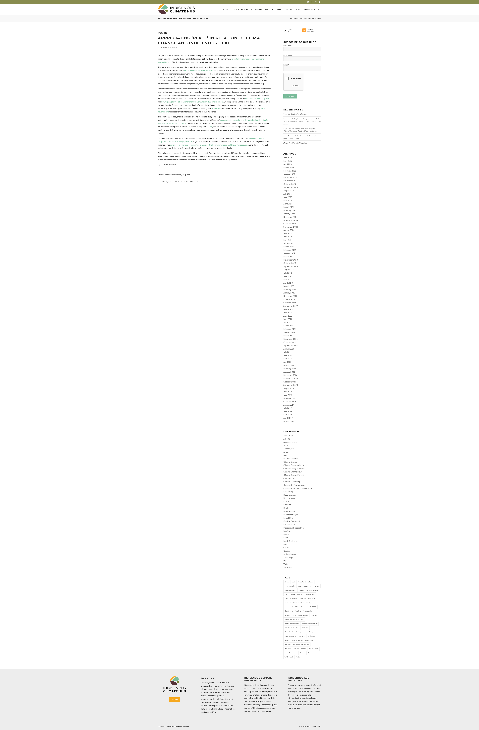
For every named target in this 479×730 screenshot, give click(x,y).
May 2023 (287, 279)
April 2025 (288, 203)
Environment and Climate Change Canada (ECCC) (300, 607)
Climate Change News (292, 471)
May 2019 (287, 414)
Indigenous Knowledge (292, 623)
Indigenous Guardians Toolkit (294, 619)
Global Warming (303, 615)
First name (288, 45)
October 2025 (289, 184)
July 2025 (287, 194)
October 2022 (289, 302)
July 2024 (287, 233)
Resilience (311, 636)
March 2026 (288, 167)
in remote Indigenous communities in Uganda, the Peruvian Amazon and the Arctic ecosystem (209, 145)
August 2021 (288, 349)
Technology (288, 557)
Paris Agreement (301, 632)
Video (286, 560)
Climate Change (170, 47)
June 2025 (287, 197)
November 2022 (290, 299)
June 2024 (287, 236)
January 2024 (289, 253)
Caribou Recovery (290, 590)
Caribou (316, 586)
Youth (298, 657)
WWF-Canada (289, 657)
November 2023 (290, 260)
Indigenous (314, 615)
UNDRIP (303, 648)
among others (217, 101)
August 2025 (288, 190)
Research (302, 636)
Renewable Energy (291, 636)
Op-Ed (286, 547)
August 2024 (288, 230)
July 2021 (287, 352)
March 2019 (288, 421)
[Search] (319, 9)
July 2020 (287, 391)
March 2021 (288, 365)
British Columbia (290, 458)
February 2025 (289, 210)
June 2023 (287, 276)
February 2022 (289, 329)
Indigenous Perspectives (293, 528)
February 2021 (289, 368)
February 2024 (289, 250)
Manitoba (287, 531)
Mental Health (289, 632)
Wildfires (311, 653)
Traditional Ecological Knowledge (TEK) (297, 644)
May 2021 (287, 358)
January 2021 (289, 372)
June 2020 (287, 395)
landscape (305, 628)
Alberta (286, 439)
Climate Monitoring (291, 481)
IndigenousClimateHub (187, 182)
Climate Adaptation (312, 590)
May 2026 (287, 161)
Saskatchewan (289, 554)
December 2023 (290, 256)
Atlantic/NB (288, 448)
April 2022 (288, 322)
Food (285, 508)
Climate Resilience (291, 598)
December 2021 (290, 335)
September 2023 (290, 266)
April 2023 (288, 283)
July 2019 (287, 408)
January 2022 (289, 332)
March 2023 (288, 286)
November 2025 (290, 180)
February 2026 (289, 171)
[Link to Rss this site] (319, 2)
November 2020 (290, 378)
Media (286, 534)
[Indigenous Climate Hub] (176, 9)
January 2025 (289, 213)
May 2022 (287, 319)
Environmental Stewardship (302, 603)
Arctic (286, 445)
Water (286, 564)
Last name (287, 55)
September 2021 (290, 345)
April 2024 (288, 243)
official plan (216, 108)
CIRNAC (301, 590)
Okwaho (312, 701)
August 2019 (288, 405)
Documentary (289, 498)
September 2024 (290, 227)
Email (286, 65)
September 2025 (290, 187)
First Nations (289, 611)
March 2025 (288, 207)
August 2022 (288, 309)
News (285, 544)
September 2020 (290, 385)
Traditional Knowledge (292, 648)
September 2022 (290, 306)
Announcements (290, 442)
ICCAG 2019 (289, 524)
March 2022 (288, 325)
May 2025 (287, 200)
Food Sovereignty (290, 514)
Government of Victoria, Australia (198, 70)
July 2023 (287, 273)
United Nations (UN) (291, 653)
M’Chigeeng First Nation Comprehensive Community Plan (186, 101)
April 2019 (288, 418)
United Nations (313, 648)
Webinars (287, 567)
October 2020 (289, 381)
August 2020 (288, 388)
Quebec (286, 551)
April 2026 (288, 164)
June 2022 (287, 316)
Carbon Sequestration (305, 586)
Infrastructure (289, 628)
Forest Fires (288, 518)
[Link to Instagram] (315, 2)
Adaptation (288, 435)
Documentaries (290, 495)
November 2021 (290, 339)
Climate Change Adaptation (295, 465)
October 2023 (289, 263)
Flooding (287, 504)
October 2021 (289, 342)
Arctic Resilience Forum (305, 582)
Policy (311, 632)
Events (286, 501)
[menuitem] (225, 9)
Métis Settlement (290, 541)
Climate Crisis (289, 478)
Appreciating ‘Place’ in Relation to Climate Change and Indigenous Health (211, 40)
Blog (160, 47)
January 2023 (289, 292)
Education (288, 603)
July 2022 (287, 312)
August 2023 (288, 269)
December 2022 (290, 296)
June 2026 (287, 157)
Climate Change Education (294, 468)
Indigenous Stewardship (309, 623)
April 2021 (288, 362)
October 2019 (289, 401)
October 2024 (289, 223)
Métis (286, 537)
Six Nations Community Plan (257, 98)
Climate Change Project (293, 475)
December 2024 (290, 217)
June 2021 (287, 355)
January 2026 (289, 174)
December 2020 (290, 375)
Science (287, 640)
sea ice (209, 126)
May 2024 (287, 240)
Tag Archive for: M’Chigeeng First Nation (183, 18)
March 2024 (288, 246)
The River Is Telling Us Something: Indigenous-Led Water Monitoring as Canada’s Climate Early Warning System (302, 121)
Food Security (289, 511)
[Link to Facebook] (312, 2)
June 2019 (287, 411)
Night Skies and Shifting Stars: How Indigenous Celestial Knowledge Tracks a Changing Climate (300, 129)
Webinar (302, 653)
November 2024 (290, 220)
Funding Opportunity (292, 521)
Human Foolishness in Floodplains (295, 143)
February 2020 (289, 398)
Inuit (297, 628)
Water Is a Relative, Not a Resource (295, 114)
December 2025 (290, 177)
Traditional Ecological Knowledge (302, 640)
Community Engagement (293, 485)
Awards (286, 452)
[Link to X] (308, 2)
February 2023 (289, 289)
